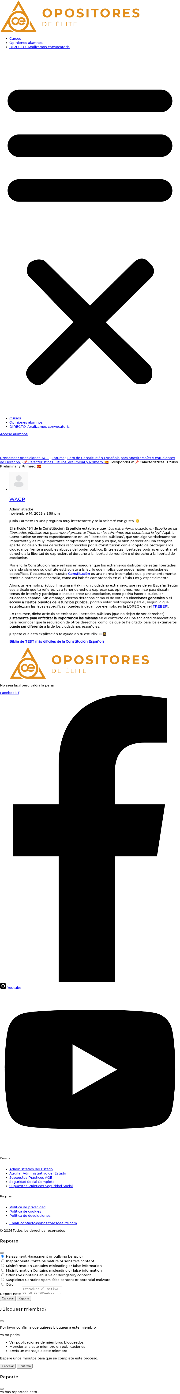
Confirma (25, 1366)
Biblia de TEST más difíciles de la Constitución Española (56, 641)
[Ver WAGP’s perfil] (18, 489)
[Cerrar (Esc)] (2, 1253)
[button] (90, 232)
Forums (58, 458)
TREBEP (160, 606)
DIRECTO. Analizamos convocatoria (39, 47)
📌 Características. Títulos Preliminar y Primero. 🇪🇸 (66, 462)
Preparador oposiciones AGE (24, 458)
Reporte (24, 1298)
